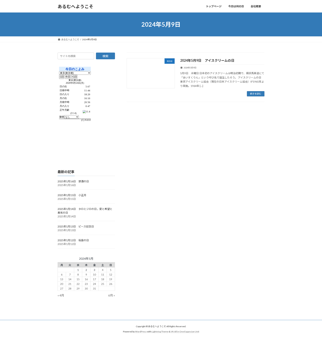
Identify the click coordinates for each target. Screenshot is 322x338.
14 (69, 279)
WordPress (141, 331)
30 (86, 288)
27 (61, 288)
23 (86, 283)
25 (102, 283)
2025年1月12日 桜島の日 (73, 240)
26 (110, 283)
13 (61, 279)
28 (69, 288)
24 (94, 283)
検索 (105, 56)
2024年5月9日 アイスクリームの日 (207, 60)
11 (102, 274)
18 (102, 279)
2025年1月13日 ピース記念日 (76, 226)
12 (110, 274)
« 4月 (61, 295)
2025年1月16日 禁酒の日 (73, 181)
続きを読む (255, 93)
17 (94, 279)
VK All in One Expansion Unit (185, 331)
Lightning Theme (160, 331)
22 (78, 283)
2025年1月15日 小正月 (72, 195)
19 (110, 279)
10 (94, 274)
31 (94, 288)
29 (78, 288)
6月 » (111, 295)
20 (61, 283)
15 (78, 279)
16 (86, 279)
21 (69, 283)
